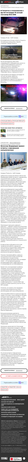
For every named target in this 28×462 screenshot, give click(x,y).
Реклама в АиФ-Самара (8, 407)
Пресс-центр (21, 399)
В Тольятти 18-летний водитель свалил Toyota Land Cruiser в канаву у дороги (15, 135)
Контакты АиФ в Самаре (8, 412)
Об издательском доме (8, 399)
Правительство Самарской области (10, 170)
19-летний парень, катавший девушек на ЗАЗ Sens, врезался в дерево (16, 130)
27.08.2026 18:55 (5, 142)
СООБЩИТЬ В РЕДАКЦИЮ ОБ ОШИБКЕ (12, 416)
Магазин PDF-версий (7, 402)
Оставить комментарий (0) (14, 376)
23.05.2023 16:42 (5, 6)
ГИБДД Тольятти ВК (6, 35)
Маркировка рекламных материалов (12, 414)
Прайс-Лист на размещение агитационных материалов (10, 410)
